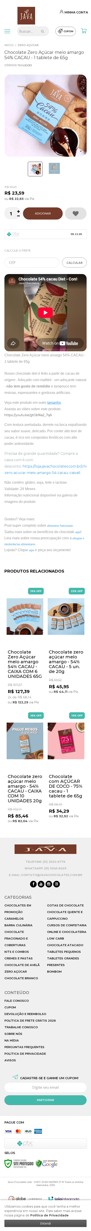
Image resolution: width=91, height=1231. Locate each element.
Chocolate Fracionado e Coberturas (16, 938)
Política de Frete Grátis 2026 (30, 1020)
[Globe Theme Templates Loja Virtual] (25, 1199)
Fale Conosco (16, 1000)
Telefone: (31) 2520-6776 (45, 861)
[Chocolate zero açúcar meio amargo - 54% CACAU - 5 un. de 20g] (66, 641)
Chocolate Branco (21, 978)
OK (74, 262)
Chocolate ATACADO (65, 945)
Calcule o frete (17, 250)
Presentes (56, 965)
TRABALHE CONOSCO (21, 1027)
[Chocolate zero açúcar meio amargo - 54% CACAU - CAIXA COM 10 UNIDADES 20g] (25, 768)
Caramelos (14, 918)
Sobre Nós (13, 1034)
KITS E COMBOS (16, 951)
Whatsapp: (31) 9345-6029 (45, 868)
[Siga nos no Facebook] (33, 884)
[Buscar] (42, 31)
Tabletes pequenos (64, 951)
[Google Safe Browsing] (47, 1163)
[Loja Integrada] (63, 1199)
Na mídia (11, 1040)
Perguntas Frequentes (24, 1047)
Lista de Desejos (76, 213)
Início (9, 45)
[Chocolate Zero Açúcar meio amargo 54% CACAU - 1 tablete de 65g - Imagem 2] (54, 168)
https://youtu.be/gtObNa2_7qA (28, 415)
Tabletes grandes (63, 958)
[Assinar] (45, 1100)
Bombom (54, 971)
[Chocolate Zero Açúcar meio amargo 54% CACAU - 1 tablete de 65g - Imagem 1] (35, 169)
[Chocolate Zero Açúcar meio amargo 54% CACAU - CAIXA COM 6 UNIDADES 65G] (25, 647)
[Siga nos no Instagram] (49, 884)
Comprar (43, 213)
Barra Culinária (18, 925)
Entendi (45, 1223)
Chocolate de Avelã (22, 965)
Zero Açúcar (28, 45)
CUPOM (10, 1007)
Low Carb (55, 938)
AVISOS (10, 1060)
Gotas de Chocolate (65, 905)
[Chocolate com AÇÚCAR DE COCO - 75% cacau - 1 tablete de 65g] (66, 766)
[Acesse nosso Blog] (56, 884)
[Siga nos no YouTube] (41, 884)
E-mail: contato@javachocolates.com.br (45, 875)
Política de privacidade (25, 1053)
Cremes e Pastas (18, 958)
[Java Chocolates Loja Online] (26, 15)
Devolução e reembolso (25, 1014)
